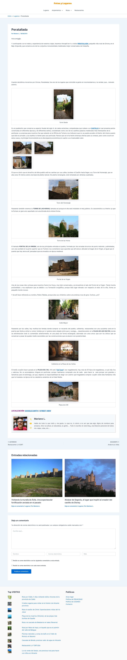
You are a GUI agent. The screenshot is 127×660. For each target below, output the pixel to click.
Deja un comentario (17, 506)
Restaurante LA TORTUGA (31, 645)
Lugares (46, 10)
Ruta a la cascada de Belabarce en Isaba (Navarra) (40, 622)
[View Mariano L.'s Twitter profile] (30, 419)
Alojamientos (56, 10)
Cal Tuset (60, 370)
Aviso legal (69, 597)
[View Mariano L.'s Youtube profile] (30, 423)
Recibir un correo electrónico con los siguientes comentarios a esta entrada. (36, 560)
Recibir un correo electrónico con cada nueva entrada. (29, 565)
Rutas (68, 10)
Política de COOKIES (73, 602)
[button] (62, 10)
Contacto (69, 604)
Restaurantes (79, 10)
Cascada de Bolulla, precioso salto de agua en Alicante (41, 640)
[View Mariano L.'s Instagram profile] (30, 427)
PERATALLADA (83, 44)
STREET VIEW (45, 411)
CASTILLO (95, 128)
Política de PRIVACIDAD (74, 599)
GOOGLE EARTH (31, 411)
